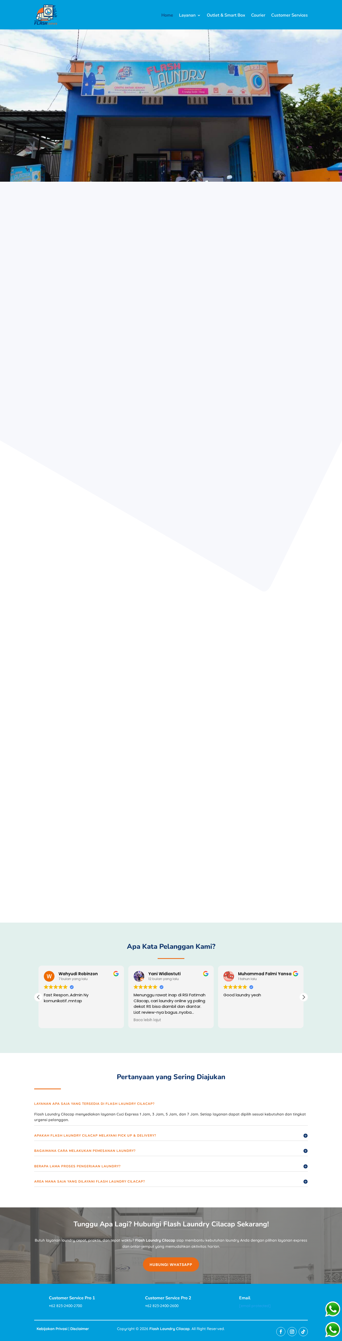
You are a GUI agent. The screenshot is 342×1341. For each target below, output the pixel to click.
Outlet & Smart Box (226, 15)
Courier (258, 15)
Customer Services (289, 15)
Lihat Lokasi (195, 260)
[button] (304, 997)
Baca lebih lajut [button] (147, 1020)
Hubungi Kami (148, 260)
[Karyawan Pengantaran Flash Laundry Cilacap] (248, 413)
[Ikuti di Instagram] (292, 1331)
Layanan (187, 15)
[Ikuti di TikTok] (303, 1331)
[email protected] (255, 1305)
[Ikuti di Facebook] (280, 1331)
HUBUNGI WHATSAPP (171, 1264)
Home (167, 15)
